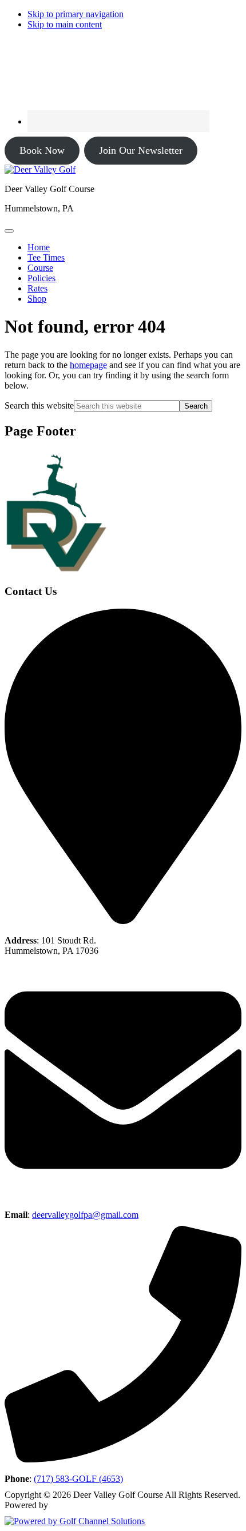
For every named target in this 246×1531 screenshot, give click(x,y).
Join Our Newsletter (140, 150)
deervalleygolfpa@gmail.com (85, 1215)
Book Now (42, 150)
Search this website (39, 405)
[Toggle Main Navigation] (9, 231)
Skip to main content (64, 24)
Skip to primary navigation (75, 14)
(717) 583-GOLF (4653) (78, 1479)
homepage (88, 365)
